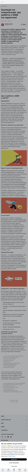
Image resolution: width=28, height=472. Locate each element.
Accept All (14, 459)
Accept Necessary (14, 462)
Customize (14, 466)
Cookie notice (11, 456)
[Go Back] (2, 2)
